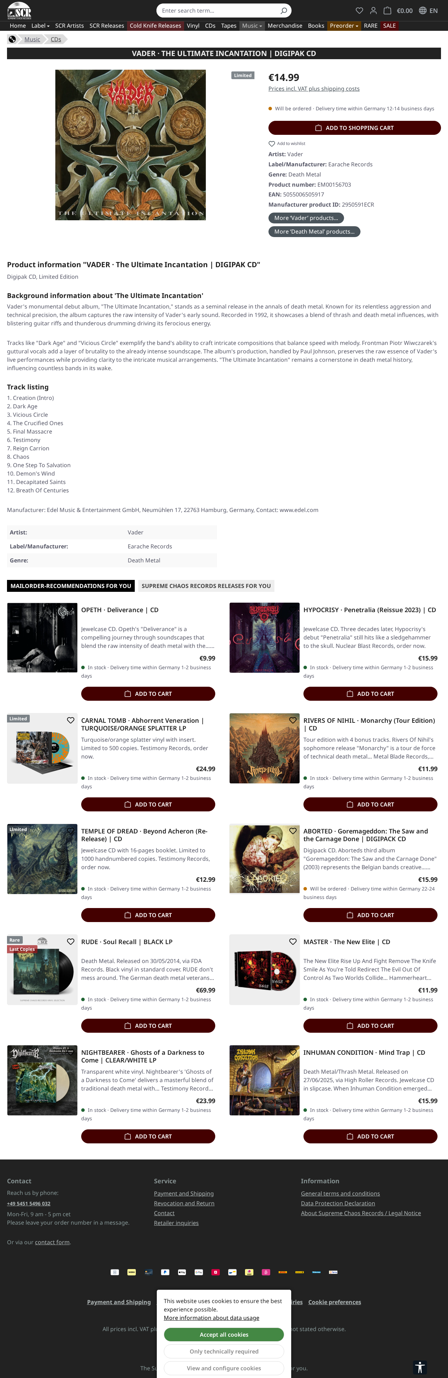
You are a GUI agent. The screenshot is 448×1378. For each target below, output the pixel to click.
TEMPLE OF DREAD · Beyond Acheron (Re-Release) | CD (144, 835)
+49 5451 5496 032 (28, 1203)
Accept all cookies (224, 1334)
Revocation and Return (184, 1203)
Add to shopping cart (359, 128)
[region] (130, 145)
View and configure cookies (224, 1368)
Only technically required (224, 1351)
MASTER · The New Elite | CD (346, 942)
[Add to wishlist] (69, 610)
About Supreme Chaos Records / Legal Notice (361, 1213)
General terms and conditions (340, 1193)
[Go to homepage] (19, 10)
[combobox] (216, 11)
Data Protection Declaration (338, 1203)
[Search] (283, 11)
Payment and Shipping (184, 1193)
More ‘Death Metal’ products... (314, 231)
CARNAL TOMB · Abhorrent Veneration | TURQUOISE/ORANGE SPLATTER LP (142, 724)
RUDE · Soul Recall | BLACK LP (127, 942)
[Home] (12, 38)
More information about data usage (211, 1318)
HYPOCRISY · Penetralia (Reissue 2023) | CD (369, 610)
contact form (52, 1242)
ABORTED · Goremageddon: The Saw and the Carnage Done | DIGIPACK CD (365, 835)
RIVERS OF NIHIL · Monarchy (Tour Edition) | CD (369, 724)
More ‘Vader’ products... (306, 218)
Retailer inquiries (176, 1223)
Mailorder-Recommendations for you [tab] (70, 586)
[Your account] (373, 10)
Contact (164, 1213)
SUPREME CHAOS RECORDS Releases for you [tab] (206, 586)
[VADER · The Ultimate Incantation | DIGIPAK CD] (130, 145)
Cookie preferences (334, 1302)
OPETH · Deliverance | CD (120, 610)
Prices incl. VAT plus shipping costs (314, 88)
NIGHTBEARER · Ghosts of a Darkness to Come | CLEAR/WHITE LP (142, 1056)
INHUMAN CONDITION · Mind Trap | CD (364, 1052)
